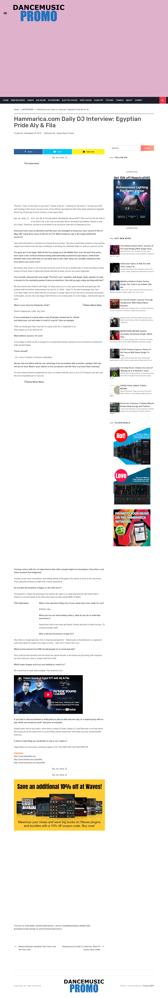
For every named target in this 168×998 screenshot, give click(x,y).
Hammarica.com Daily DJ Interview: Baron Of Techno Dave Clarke (81, 948)
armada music (72, 926)
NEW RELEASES (18, 100)
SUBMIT (139, 100)
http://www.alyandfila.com (25, 756)
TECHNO (110, 100)
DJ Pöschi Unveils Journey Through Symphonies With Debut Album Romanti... (136, 303)
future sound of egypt (33, 929)
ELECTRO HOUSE (69, 100)
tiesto (58, 929)
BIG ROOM (41, 100)
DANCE (30, 100)
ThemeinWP (148, 986)
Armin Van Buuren (59, 218)
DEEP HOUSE (86, 100)
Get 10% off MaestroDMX (132, 177)
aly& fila (59, 926)
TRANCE (120, 100)
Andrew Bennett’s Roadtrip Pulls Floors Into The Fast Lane (37, 948)
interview (50, 929)
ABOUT (129, 100)
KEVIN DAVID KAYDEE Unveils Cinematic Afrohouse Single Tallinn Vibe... (136, 334)
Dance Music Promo (65, 133)
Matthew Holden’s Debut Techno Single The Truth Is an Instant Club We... (136, 284)
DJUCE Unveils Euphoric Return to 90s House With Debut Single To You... (135, 352)
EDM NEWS (30, 926)
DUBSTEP (98, 100)
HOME (6, 100)
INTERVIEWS (54, 100)
